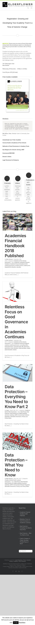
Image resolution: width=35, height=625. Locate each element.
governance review (9, 348)
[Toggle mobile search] (28, 8)
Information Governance (15, 416)
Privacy (24, 560)
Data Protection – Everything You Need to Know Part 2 (16, 396)
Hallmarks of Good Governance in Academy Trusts (16, 146)
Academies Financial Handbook (21, 343)
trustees (15, 349)
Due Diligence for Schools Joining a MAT (13, 149)
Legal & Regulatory (19, 560)
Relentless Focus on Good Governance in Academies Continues (16, 321)
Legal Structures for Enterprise (11, 160)
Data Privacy (23, 412)
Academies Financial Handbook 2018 (18, 264)
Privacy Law (25, 416)
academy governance (10, 265)
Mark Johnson (9, 259)
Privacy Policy (25, 43)
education (18, 267)
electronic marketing (9, 415)
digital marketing (23, 413)
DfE (22, 346)
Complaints (15, 561)
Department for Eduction (10, 267)
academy (7, 345)
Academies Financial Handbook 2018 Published (15, 245)
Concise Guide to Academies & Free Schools (14, 142)
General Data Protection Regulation (21, 484)
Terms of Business (22, 561)
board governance (9, 346)
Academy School (19, 265)
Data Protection (24, 481)
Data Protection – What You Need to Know (16, 464)
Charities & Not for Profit (10, 480)
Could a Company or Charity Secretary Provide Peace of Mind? (25, 541)
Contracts (18, 480)
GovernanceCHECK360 (8, 153)
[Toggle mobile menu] (31, 8)
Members (16, 348)
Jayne (7, 410)
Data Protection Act (14, 413)
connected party (17, 346)
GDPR (16, 415)
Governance (7, 262)
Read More (22, 622)
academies (16, 262)
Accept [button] (16, 622)
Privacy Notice (8, 418)
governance (26, 346)
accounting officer (24, 345)
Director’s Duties (7, 156)
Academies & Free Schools (20, 260)
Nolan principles (22, 348)
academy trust (27, 265)
